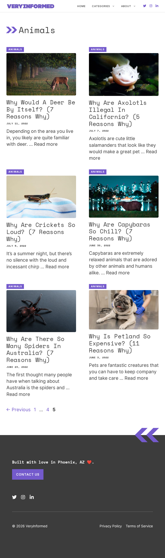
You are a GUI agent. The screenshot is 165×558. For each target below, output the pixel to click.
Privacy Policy (111, 526)
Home (81, 6)
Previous (18, 409)
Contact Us (27, 474)
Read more (46, 144)
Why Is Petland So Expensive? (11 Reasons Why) (120, 343)
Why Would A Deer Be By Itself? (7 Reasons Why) (40, 109)
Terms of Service (139, 526)
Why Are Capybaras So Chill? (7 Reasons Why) (120, 231)
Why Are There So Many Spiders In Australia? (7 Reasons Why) (35, 349)
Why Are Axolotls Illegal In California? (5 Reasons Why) (118, 113)
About (126, 6)
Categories (101, 6)
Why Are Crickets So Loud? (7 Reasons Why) (40, 231)
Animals (15, 49)
